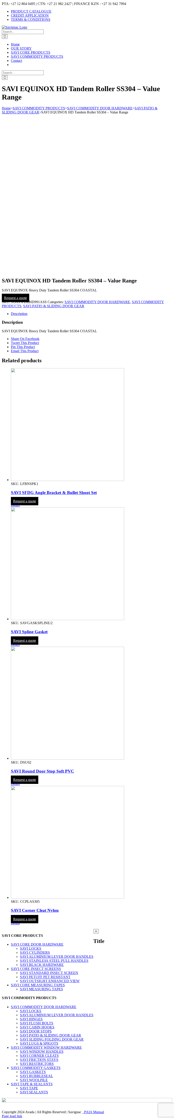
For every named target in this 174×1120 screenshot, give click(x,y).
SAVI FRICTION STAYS (39, 1060)
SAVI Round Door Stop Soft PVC (42, 771)
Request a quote (15, 298)
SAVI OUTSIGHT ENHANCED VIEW (50, 981)
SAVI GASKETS (33, 1072)
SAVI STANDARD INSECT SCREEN (49, 973)
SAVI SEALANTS (34, 1092)
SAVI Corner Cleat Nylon (35, 910)
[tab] (91, 314)
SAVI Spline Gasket (29, 631)
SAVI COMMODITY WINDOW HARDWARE (46, 1047)
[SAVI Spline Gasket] (91, 564)
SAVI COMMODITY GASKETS (35, 1068)
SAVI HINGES (31, 1019)
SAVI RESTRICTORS (37, 1064)
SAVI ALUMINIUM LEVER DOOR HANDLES (56, 956)
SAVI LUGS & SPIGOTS (39, 1043)
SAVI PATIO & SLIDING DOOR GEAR (53, 306)
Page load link (12, 1116)
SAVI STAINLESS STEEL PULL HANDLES (54, 961)
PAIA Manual (93, 1112)
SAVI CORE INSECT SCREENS (36, 969)
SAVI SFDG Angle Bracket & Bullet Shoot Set (54, 492)
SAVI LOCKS (30, 948)
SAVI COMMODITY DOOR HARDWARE (97, 302)
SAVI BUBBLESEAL (36, 1076)
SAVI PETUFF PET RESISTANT (45, 977)
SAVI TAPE (29, 1088)
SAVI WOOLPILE (34, 1080)
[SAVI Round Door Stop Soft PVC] (91, 703)
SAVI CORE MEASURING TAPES (38, 985)
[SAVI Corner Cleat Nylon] (91, 843)
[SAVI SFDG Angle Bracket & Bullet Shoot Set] (91, 425)
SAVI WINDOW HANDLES (41, 1051)
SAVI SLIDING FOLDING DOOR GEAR (52, 1039)
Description (19, 314)
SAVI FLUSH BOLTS (36, 1023)
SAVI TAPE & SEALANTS (32, 1084)
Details (15, 505)
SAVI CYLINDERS (35, 952)
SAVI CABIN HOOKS (37, 1027)
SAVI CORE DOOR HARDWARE (37, 944)
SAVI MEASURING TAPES (41, 989)
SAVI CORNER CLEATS (39, 1056)
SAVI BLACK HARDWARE (42, 965)
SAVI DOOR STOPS (36, 1031)
